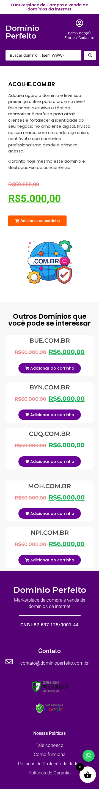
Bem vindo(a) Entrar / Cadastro (79, 35)
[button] (37, 220)
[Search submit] (90, 55)
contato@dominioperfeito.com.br (54, 663)
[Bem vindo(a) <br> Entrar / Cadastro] (79, 23)
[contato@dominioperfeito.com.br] (9, 661)
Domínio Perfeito (22, 31)
